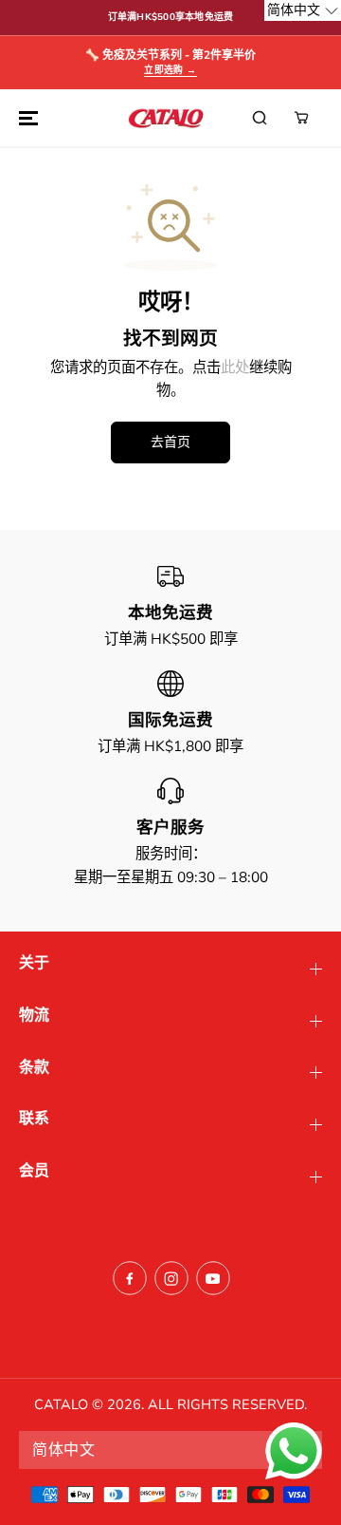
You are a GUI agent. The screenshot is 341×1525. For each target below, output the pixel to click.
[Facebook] (130, 1278)
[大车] (301, 118)
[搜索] (259, 118)
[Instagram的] (171, 1278)
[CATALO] (166, 117)
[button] (25, 117)
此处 (235, 367)
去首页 (170, 442)
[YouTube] (213, 1278)
